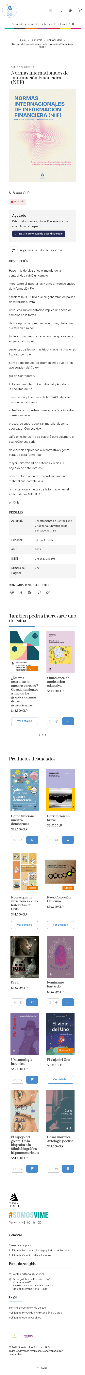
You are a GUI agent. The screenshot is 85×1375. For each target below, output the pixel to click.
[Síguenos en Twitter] (34, 1223)
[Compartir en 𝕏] (21, 592)
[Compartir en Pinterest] (39, 592)
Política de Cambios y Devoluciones (30, 1255)
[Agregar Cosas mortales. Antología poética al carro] (68, 1169)
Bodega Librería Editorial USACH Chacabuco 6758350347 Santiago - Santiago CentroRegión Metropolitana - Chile (34, 1284)
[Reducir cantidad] (50, 721)
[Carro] (80, 10)
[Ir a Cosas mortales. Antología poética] (60, 1111)
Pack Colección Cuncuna (59, 899)
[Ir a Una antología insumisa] (24, 1034)
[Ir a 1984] (24, 957)
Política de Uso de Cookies (25, 1318)
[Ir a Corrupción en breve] (60, 790)
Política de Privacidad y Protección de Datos (35, 1313)
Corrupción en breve (58, 818)
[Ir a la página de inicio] (9, 10)
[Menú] (50, 10)
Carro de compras (20, 1245)
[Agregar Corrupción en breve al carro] (68, 840)
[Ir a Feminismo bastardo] (60, 957)
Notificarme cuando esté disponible (41, 234)
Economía (36, 40)
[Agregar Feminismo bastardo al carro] (68, 1002)
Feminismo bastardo (55, 985)
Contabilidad (54, 40)
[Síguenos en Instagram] (23, 1223)
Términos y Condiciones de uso (27, 1308)
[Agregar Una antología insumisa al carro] (32, 1080)
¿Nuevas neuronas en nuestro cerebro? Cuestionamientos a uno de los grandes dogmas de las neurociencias (24, 692)
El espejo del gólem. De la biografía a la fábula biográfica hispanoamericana (25, 1145)
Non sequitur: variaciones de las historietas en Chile (24, 903)
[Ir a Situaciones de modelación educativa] (60, 652)
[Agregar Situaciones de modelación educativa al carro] (68, 721)
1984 (15, 983)
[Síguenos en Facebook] (29, 1223)
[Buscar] (60, 10)
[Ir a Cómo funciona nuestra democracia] (24, 790)
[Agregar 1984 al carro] (32, 1002)
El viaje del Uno (58, 1060)
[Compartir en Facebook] (12, 592)
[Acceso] (70, 10)
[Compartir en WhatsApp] (30, 592)
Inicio (23, 40)
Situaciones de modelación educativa (58, 682)
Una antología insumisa (21, 1062)
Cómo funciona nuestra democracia (23, 820)
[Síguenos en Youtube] (39, 1223)
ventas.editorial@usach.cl (28, 1274)
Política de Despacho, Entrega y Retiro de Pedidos (39, 1250)
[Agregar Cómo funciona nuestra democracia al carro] (32, 840)
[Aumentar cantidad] (57, 721)
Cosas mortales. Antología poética (60, 1139)
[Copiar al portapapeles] (48, 592)
